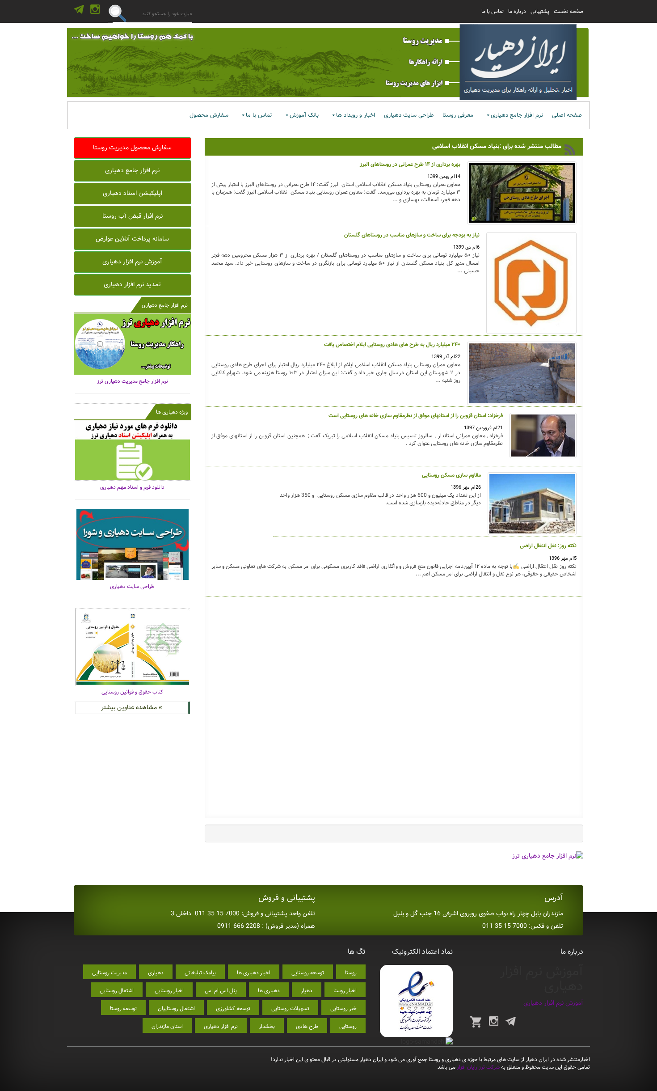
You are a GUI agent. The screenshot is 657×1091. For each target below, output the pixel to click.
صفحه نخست (568, 11)
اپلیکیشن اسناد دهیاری (132, 193)
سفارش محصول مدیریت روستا (132, 147)
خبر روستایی (343, 1008)
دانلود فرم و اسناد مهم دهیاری (132, 487)
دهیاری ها (269, 990)
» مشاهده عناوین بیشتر (131, 707)
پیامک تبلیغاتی (200, 972)
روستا (351, 972)
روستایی (348, 1026)
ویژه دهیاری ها (172, 412)
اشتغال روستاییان (176, 1008)
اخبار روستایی (169, 990)
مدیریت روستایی (109, 972)
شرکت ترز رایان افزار (477, 1067)
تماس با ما (492, 11)
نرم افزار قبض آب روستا (132, 216)
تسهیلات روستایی (290, 1008)
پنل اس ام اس (221, 990)
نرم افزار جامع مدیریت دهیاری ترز (132, 381)
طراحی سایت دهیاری (409, 115)
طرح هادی (307, 1026)
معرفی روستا (457, 115)
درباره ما (517, 11)
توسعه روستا (123, 1008)
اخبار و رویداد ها (355, 115)
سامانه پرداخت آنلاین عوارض (132, 239)
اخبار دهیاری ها (253, 972)
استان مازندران (167, 1026)
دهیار (306, 990)
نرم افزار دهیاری (221, 1026)
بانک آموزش (304, 115)
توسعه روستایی (307, 972)
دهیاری (156, 972)
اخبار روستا (345, 990)
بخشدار (267, 1026)
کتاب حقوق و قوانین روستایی (132, 692)
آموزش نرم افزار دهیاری (132, 261)
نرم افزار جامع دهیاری (517, 115)
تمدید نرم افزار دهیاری (132, 284)
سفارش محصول (209, 115)
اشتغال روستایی (117, 990)
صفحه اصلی (567, 115)
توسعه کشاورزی (233, 1008)
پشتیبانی (540, 11)
